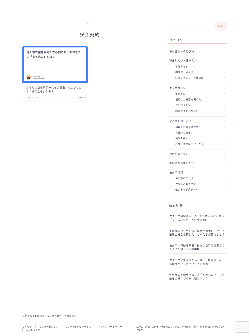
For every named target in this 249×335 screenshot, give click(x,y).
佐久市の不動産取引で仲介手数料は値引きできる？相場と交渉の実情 (197, 247)
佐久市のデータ (184, 178)
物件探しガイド (184, 72)
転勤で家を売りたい (187, 110)
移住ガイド (181, 66)
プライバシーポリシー (110, 327)
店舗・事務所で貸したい (189, 144)
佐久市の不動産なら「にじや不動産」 (43, 316)
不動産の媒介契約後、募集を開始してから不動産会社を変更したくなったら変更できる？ (197, 233)
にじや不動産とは (48, 327)
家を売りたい (177, 88)
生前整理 (180, 93)
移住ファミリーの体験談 (189, 77)
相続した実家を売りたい (189, 99)
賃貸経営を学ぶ (184, 132)
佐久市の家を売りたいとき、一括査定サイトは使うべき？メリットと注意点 (197, 262)
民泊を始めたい (184, 138)
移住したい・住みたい (183, 60)
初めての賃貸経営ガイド (189, 126)
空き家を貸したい (180, 121)
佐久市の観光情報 (185, 184)
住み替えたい (183, 105)
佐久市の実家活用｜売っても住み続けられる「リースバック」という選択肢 (196, 218)
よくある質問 (33, 330)
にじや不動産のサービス (78, 327)
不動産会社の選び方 (181, 51)
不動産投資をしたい (181, 163)
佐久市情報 (176, 172)
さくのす (27, 327)
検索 (220, 26)
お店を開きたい (179, 154)
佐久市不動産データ (187, 189)
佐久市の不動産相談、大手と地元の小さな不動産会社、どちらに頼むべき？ (197, 276)
